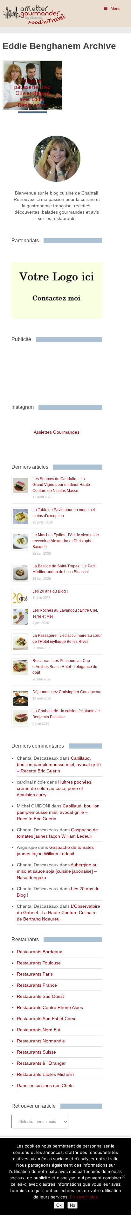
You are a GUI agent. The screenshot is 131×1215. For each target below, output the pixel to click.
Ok (59, 1205)
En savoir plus (84, 1196)
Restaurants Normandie (41, 1040)
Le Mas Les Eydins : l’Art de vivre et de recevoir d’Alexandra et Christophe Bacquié (65, 541)
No (72, 1205)
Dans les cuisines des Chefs (45, 1085)
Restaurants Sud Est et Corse (47, 1018)
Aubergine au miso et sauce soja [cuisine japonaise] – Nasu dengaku (57, 871)
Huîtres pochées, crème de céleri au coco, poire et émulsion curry (55, 788)
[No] (123, 1176)
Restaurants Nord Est (38, 1029)
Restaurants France (37, 985)
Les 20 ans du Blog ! (50, 591)
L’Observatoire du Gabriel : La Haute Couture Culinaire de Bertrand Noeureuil (58, 912)
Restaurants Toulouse (39, 962)
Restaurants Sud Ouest (40, 996)
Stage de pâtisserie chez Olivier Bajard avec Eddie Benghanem (32, 93)
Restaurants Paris (35, 974)
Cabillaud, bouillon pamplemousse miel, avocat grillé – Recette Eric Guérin (59, 764)
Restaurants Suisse (36, 1052)
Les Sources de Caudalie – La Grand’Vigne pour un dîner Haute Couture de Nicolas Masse (61, 485)
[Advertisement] (62, 371)
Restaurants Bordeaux (39, 951)
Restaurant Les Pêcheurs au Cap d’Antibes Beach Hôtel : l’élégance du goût (64, 666)
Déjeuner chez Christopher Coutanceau (66, 692)
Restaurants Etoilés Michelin (45, 1074)
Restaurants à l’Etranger (41, 1063)
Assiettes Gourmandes (56, 432)
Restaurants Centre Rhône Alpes (50, 1007)
